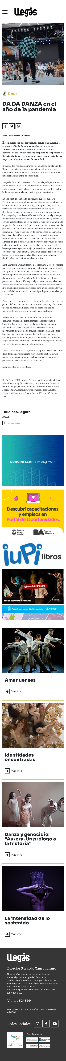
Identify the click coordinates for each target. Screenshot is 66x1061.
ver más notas (12, 423)
